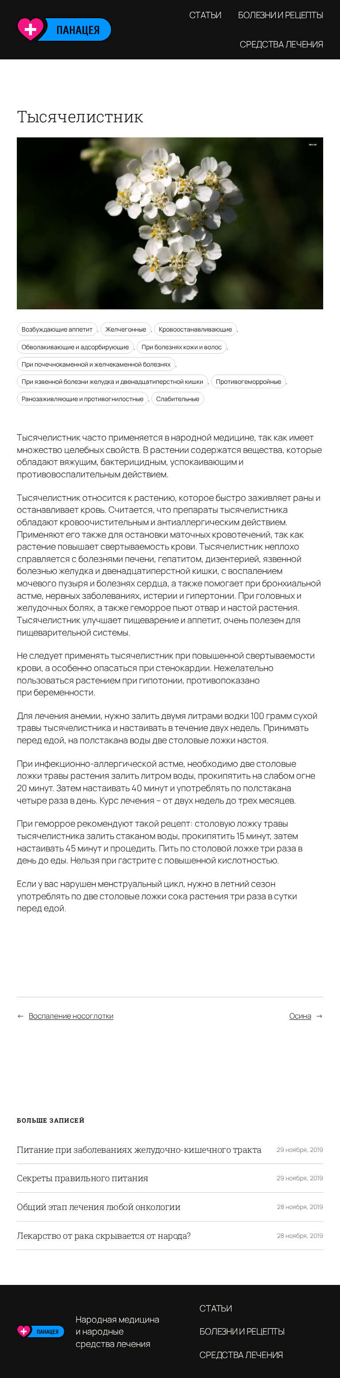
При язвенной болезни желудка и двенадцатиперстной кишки (112, 381)
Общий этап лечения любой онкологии (98, 1207)
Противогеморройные (248, 381)
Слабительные (177, 398)
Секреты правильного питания (82, 1178)
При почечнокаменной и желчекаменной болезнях (96, 364)
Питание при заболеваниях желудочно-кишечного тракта (139, 1149)
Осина (300, 1016)
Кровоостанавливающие (195, 329)
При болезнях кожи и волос (182, 347)
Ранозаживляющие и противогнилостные (82, 398)
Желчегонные (125, 329)
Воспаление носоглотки (71, 1016)
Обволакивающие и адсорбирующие (75, 347)
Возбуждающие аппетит (57, 329)
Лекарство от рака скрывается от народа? (104, 1235)
